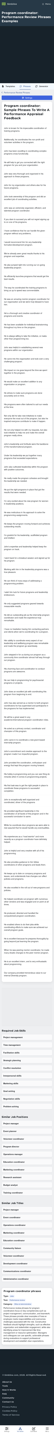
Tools (5, 1386)
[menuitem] (9, 86)
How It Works (9, 1390)
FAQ (4, 1394)
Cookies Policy (9, 1411)
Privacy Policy (9, 1407)
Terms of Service (11, 1415)
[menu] (27, 86)
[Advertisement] (27, 54)
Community (8, 1398)
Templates (10, 86)
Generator (43, 86)
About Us (7, 1382)
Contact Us (8, 1402)
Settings (28, 97)
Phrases (27, 86)
